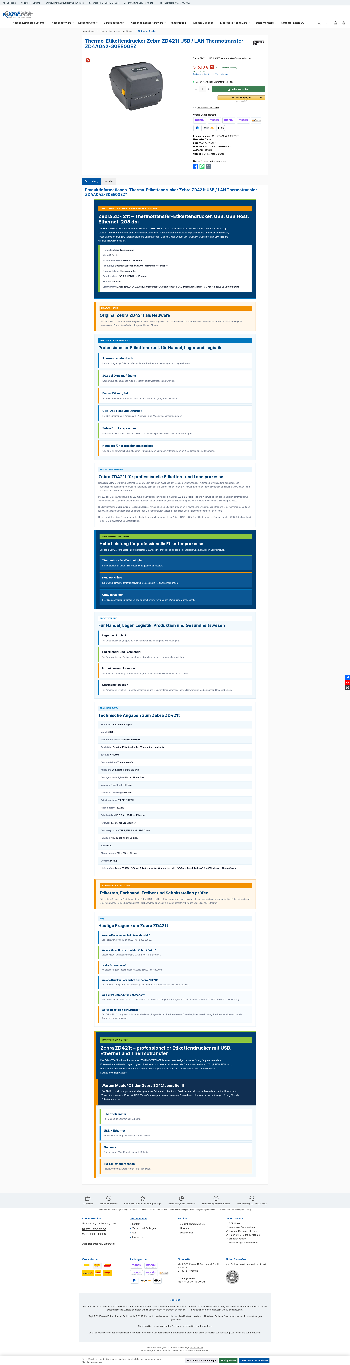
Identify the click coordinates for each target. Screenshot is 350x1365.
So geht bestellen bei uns (192, 1224)
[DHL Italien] (97, 1266)
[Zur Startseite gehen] (18, 15)
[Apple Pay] (220, 128)
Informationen (138, 1218)
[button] (241, 98)
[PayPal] (197, 128)
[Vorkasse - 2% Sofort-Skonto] (256, 120)
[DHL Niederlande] (98, 1273)
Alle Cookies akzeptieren (254, 1360)
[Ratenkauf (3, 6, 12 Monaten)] (243, 120)
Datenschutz (186, 1232)
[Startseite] (8, 23)
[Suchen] (319, 23)
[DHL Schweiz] (88, 1273)
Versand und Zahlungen (144, 1228)
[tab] (91, 181)
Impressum (137, 1237)
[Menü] (311, 23)
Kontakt (136, 1224)
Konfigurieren (228, 1360)
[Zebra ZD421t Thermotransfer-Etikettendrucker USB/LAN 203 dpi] (136, 86)
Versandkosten (196, 1347)
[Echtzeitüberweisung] (199, 120)
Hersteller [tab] (108, 181)
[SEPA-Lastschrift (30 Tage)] (228, 120)
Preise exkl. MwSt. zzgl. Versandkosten (211, 74)
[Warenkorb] (343, 23)
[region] (136, 86)
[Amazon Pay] (209, 128)
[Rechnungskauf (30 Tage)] (214, 120)
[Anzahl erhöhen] (208, 89)
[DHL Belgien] (107, 1273)
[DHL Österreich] (107, 1266)
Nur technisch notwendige (201, 1360)
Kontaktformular (107, 1243)
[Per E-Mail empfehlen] (208, 166)
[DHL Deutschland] (86, 1266)
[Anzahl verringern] (196, 89)
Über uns (184, 1228)
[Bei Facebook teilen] (196, 166)
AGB (134, 1232)
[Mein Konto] (335, 23)
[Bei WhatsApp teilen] (202, 166)
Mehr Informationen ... (92, 1362)
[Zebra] (258, 44)
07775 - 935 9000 (94, 1229)
